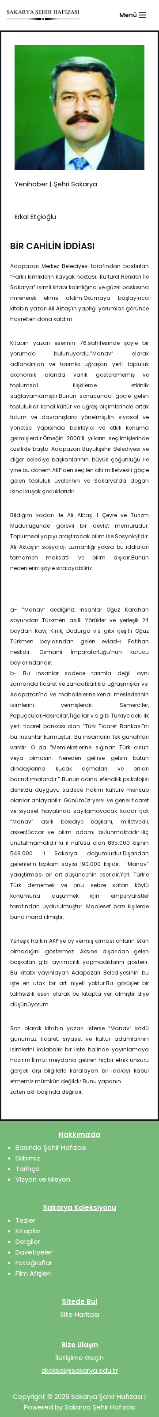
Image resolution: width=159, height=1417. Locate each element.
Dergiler (27, 1241)
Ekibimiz (27, 1158)
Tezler (25, 1220)
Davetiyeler (34, 1252)
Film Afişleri (33, 1273)
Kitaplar (28, 1231)
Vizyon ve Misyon (42, 1179)
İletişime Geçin (79, 1357)
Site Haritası (79, 1314)
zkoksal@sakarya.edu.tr (80, 1370)
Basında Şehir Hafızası (51, 1147)
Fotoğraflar (33, 1262)
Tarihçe (27, 1168)
